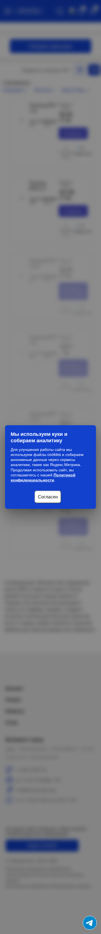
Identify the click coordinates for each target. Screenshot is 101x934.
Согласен (48, 496)
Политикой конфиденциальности (43, 477)
